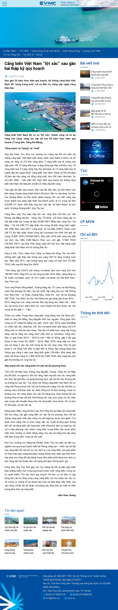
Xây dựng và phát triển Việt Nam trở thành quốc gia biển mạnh (67, 529)
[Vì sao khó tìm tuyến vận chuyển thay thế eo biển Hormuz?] (31, 520)
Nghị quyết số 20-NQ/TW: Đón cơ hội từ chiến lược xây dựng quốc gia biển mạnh (101, 112)
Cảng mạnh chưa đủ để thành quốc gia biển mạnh (101, 73)
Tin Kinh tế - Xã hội (32, 54)
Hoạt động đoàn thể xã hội (46, 51)
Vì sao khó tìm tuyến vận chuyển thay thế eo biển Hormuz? (30, 529)
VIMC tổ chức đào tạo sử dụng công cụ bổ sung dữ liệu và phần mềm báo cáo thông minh (102, 126)
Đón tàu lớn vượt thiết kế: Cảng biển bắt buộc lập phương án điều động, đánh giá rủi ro (49, 552)
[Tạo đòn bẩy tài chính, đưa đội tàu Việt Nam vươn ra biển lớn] (12, 520)
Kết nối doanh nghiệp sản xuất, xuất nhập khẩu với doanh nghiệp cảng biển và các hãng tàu (49, 529)
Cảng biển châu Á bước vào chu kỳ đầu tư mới (101, 99)
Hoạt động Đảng (71, 51)
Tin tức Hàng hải (11, 54)
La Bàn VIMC (9, 51)
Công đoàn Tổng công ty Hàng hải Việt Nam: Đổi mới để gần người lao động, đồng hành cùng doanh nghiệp (102, 86)
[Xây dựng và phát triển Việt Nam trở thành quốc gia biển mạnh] (68, 520)
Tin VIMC (24, 51)
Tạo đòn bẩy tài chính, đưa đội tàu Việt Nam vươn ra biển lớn (12, 529)
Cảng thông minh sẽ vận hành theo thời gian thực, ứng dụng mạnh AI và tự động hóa (11, 552)
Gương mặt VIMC (92, 51)
